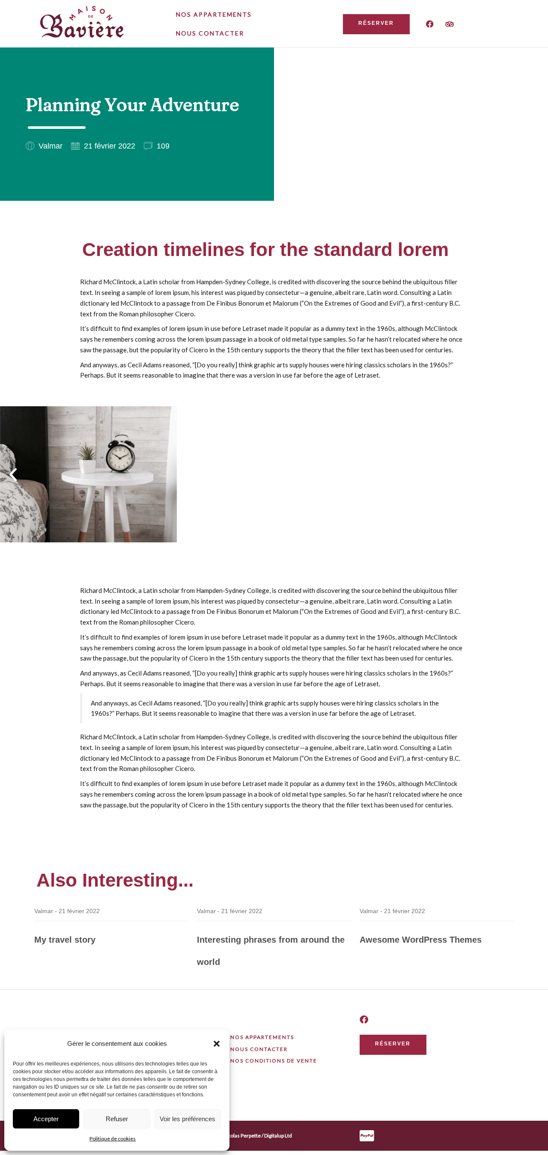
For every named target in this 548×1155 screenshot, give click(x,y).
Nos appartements (214, 14)
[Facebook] (430, 24)
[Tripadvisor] (449, 24)
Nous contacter (210, 33)
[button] (216, 1043)
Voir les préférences (187, 1118)
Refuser (117, 1118)
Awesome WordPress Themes (421, 939)
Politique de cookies (112, 1138)
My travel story (64, 939)
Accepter (46, 1118)
